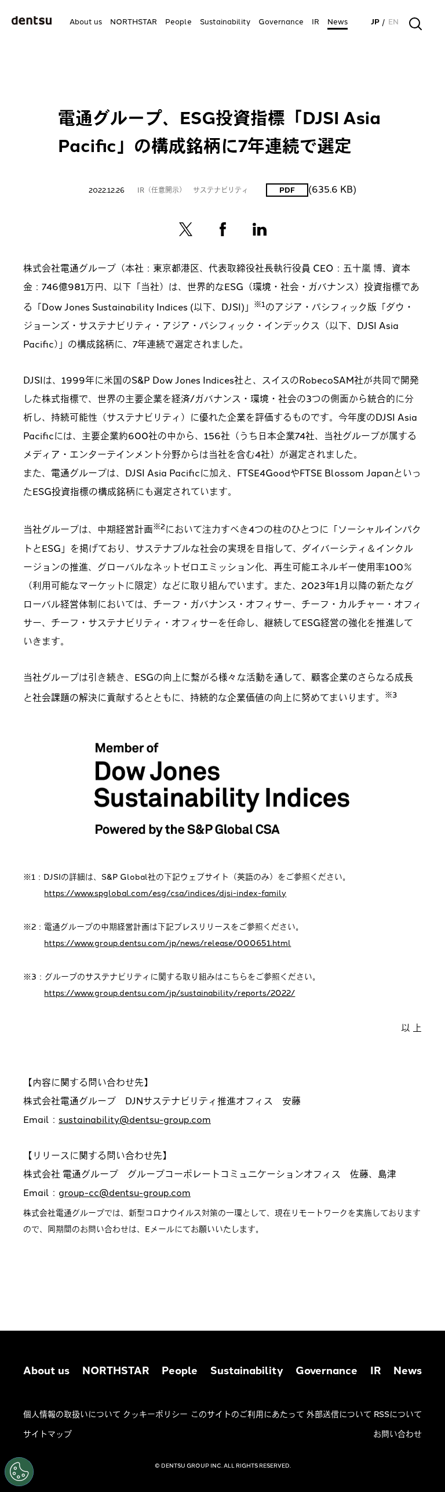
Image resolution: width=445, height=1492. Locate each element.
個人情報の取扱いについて (72, 1414)
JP (375, 22)
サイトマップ (47, 1434)
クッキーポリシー (155, 1414)
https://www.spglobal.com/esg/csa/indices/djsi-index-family (165, 893)
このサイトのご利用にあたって (247, 1414)
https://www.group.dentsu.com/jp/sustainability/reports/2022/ (169, 993)
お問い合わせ (397, 1434)
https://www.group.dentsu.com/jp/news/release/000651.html (167, 943)
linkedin (260, 229)
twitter (185, 229)
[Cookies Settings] (19, 1471)
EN (393, 22)
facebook (222, 229)
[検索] (415, 23)
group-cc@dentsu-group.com (125, 1192)
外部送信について (339, 1414)
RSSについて (398, 1414)
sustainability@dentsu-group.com (135, 1119)
